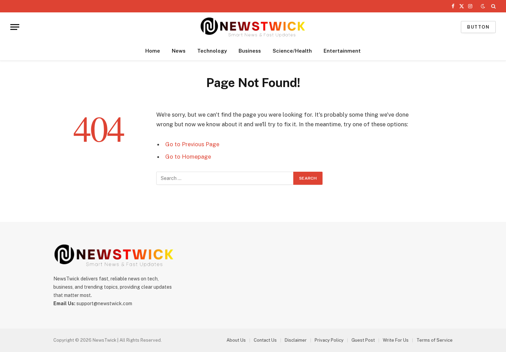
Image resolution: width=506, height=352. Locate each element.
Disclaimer (296, 340)
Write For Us (396, 340)
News (179, 51)
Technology (212, 51)
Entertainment (342, 51)
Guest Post (363, 340)
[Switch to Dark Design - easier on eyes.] (483, 6)
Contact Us (265, 340)
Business (250, 51)
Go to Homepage (188, 156)
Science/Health (292, 51)
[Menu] (14, 27)
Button (478, 27)
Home (152, 51)
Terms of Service (435, 340)
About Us (236, 340)
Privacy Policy (329, 340)
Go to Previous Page (192, 144)
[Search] (493, 6)
